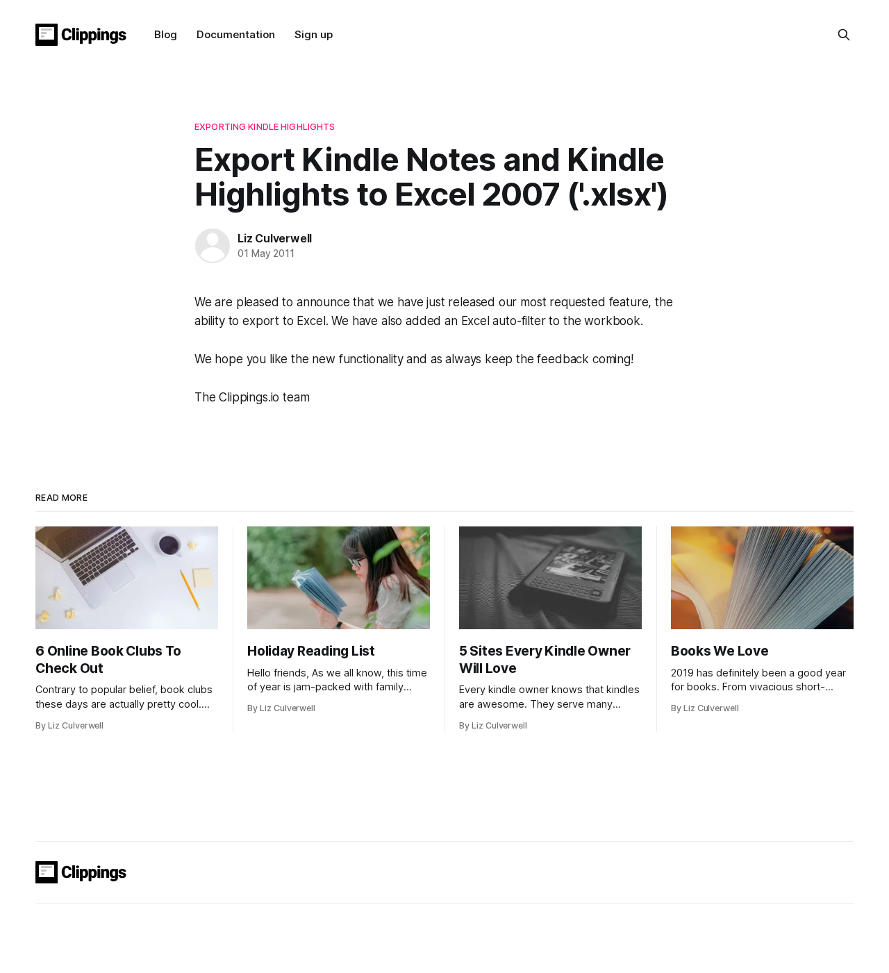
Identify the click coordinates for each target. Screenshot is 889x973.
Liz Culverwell (275, 238)
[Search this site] (844, 35)
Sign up (313, 34)
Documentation (236, 34)
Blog (165, 34)
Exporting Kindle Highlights (264, 126)
